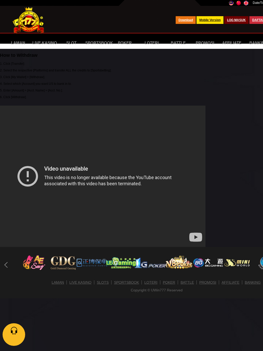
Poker (125, 43)
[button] (6, 265)
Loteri (152, 43)
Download (186, 20)
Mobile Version (210, 20)
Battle (178, 43)
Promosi (205, 43)
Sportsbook (99, 43)
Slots (103, 282)
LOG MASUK (236, 20)
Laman (18, 43)
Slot (71, 43)
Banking (253, 282)
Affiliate (231, 43)
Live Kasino (44, 43)
